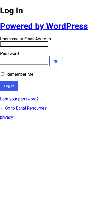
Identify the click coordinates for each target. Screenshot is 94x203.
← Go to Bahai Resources (23, 108)
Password (9, 53)
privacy (6, 117)
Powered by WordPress (44, 26)
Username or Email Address (25, 38)
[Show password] (55, 61)
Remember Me (19, 74)
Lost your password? (19, 99)
